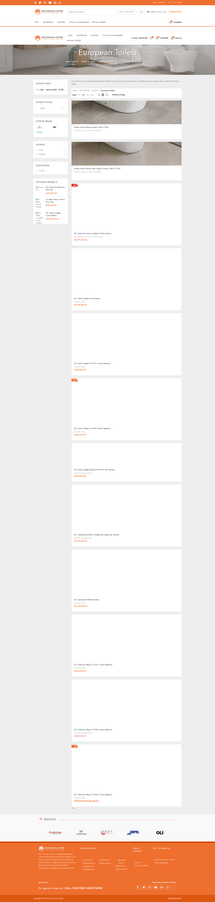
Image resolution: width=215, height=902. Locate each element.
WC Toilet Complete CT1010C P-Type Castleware (92, 363)
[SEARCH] (142, 12)
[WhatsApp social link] (59, 2)
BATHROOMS (79, 237)
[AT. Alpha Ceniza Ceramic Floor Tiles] (40, 203)
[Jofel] (134, 832)
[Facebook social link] (35, 2)
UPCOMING (97, 130)
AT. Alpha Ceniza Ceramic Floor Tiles (55, 200)
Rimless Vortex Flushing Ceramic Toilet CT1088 (91, 127)
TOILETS (95, 90)
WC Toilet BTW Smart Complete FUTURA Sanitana (92, 233)
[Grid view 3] (103, 94)
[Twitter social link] (40, 2)
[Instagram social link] (45, 2)
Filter (61, 90)
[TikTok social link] (63, 2)
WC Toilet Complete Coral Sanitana (53, 214)
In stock (41, 171)
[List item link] (88, 860)
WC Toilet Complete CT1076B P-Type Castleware (92, 428)
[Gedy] (107, 832)
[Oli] (160, 832)
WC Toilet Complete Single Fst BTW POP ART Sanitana (94, 469)
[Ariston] (55, 832)
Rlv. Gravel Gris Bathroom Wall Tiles (55, 188)
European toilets (86, 130)
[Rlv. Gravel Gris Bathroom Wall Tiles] (40, 190)
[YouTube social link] (50, 2)
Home (74, 90)
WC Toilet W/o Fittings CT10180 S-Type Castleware (93, 729)
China (41, 150)
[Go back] (75, 52)
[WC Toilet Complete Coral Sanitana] (40, 218)
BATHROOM (85, 90)
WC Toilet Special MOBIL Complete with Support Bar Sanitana (96, 534)
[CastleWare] (81, 832)
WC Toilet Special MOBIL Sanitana (86, 599)
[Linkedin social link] (55, 2)
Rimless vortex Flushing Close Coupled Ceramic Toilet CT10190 (97, 168)
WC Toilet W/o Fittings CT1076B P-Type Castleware (93, 794)
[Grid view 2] (99, 94)
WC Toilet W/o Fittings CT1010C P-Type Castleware (93, 664)
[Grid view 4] (107, 94)
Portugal (42, 154)
